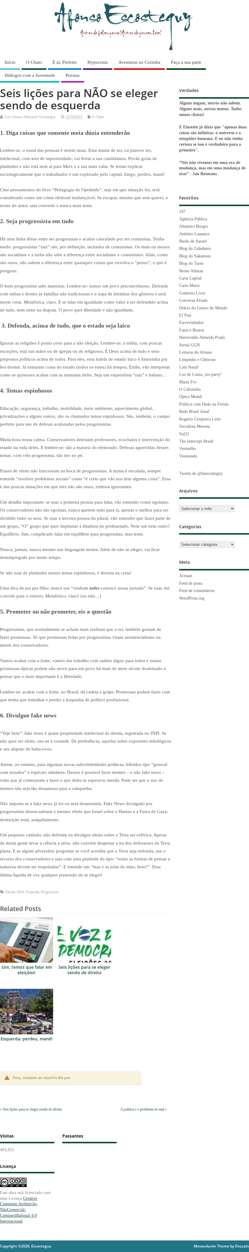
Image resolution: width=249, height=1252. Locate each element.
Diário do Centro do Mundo (203, 308)
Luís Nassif (189, 367)
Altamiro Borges (193, 226)
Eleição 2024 (14, 892)
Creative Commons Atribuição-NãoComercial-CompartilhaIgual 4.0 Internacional (19, 1210)
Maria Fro (187, 382)
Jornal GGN (189, 345)
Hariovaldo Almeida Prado (202, 337)
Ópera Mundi (190, 396)
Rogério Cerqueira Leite (200, 419)
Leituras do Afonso (195, 352)
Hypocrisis (97, 62)
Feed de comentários (196, 590)
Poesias (73, 75)
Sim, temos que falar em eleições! (27, 970)
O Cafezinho (190, 389)
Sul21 (184, 434)
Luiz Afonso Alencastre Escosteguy (30, 117)
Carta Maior (189, 285)
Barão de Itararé (193, 241)
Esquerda (32, 892)
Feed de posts (190, 583)
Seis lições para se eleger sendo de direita (84, 970)
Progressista (50, 892)
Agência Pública (193, 219)
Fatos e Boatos (191, 330)
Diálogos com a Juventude (30, 75)
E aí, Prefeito (65, 62)
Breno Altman (191, 271)
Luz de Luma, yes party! (200, 374)
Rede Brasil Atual (194, 411)
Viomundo (188, 456)
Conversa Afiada (193, 300)
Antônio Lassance (194, 234)
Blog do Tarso (191, 263)
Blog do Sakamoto (195, 256)
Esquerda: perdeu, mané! (27, 1039)
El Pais (185, 315)
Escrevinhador (191, 322)
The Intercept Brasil (196, 441)
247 (182, 211)
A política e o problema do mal (142, 1109)
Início (10, 62)
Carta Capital (190, 278)
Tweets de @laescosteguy (201, 473)
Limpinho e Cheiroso (197, 359)
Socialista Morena (194, 426)
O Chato (34, 62)
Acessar (185, 575)
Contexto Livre (192, 293)
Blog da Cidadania (195, 248)
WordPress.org (191, 598)
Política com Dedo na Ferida (203, 404)
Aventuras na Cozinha (139, 62)
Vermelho (187, 448)
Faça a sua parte (186, 62)
